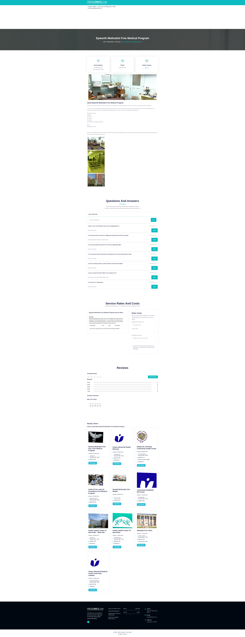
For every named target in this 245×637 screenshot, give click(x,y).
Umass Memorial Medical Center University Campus (97, 573)
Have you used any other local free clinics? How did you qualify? (105, 263)
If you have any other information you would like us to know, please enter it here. (110, 254)
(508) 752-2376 (122, 67)
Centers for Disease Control (114, 608)
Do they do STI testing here (95, 282)
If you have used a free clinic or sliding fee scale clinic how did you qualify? (108, 235)
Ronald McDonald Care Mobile (121, 490)
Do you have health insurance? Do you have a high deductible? (104, 244)
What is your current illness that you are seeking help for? (103, 226)
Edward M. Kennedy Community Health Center (146, 447)
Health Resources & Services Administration (114, 614)
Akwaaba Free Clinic (144, 530)
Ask (153, 219)
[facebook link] (88, 622)
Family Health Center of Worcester (122, 531)
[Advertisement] (122, 19)
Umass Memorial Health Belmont (122, 448)
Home (104, 41)
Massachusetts (111, 41)
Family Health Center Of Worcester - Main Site (97, 531)
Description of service (137, 335)
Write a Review (153, 376)
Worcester (118, 41)
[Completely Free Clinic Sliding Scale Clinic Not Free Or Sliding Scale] (144, 332)
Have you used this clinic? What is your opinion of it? (102, 273)
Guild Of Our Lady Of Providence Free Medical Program (97, 491)
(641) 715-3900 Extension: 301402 (108, 6)
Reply (154, 230)
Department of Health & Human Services (113, 618)
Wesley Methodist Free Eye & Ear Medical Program (97, 448)
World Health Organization (113, 611)
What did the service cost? (138, 322)
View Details (92, 463)
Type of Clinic (135, 328)
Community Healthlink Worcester (145, 491)
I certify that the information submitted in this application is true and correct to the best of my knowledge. (144, 347)
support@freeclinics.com (96, 8)
